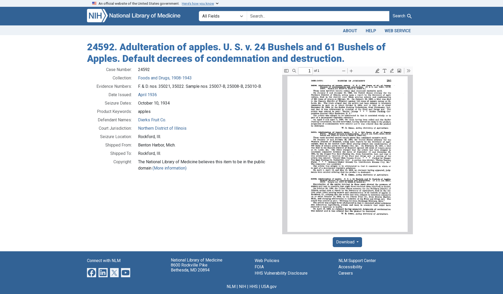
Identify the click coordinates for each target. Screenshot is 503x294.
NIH (242, 286)
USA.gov (269, 286)
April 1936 (147, 94)
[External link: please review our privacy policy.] (91, 272)
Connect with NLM (104, 260)
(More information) (169, 168)
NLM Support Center (357, 260)
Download (346, 241)
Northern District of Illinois (162, 128)
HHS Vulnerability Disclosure (281, 273)
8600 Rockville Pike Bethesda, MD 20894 (190, 268)
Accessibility (350, 266)
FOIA (259, 266)
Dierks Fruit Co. (152, 119)
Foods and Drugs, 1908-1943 (165, 77)
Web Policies (267, 260)
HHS (253, 286)
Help (371, 30)
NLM (231, 286)
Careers (345, 273)
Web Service (398, 30)
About (350, 30)
